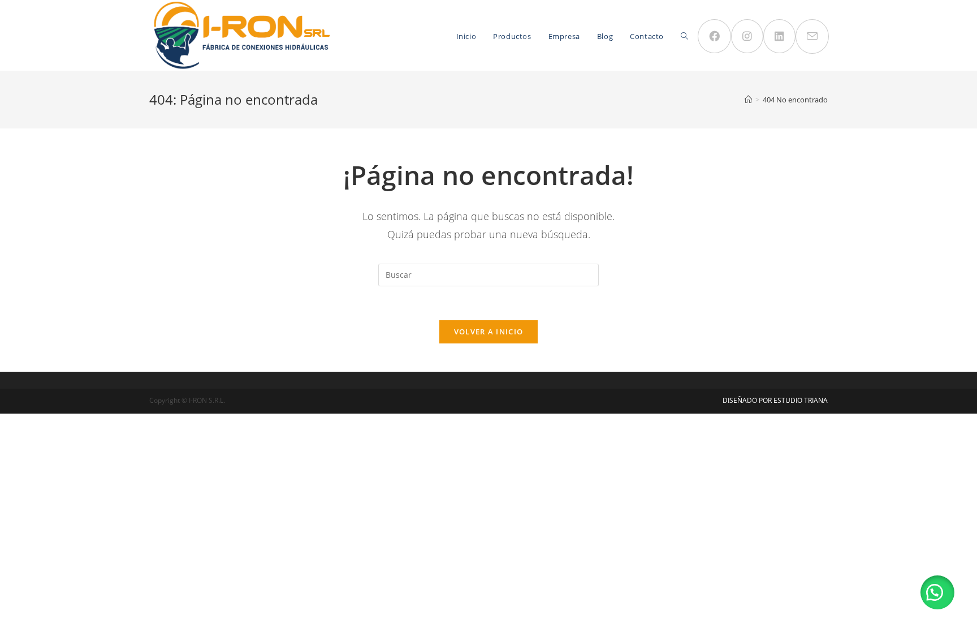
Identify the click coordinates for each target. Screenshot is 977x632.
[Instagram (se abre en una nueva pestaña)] (747, 36)
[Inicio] (748, 99)
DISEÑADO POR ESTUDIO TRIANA (775, 400)
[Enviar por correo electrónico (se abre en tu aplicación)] (812, 36)
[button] (937, 592)
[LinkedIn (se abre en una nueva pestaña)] (779, 36)
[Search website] (684, 36)
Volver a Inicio (489, 331)
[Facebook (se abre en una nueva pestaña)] (714, 36)
